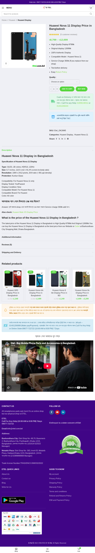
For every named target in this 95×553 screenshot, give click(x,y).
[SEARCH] (90, 13)
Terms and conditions (58, 491)
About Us (5, 474)
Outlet (77, 226)
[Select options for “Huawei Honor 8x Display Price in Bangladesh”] (88, 273)
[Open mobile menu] (3, 8)
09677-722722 (8, 424)
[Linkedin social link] (62, 138)
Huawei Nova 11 (81, 135)
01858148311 (82, 103)
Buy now (81, 89)
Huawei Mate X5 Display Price (25, 212)
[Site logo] (47, 8)
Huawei (12, 20)
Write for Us (6, 487)
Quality (52, 77)
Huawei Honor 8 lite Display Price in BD (59, 292)
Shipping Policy (55, 483)
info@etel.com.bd (15, 429)
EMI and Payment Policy (59, 500)
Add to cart (67, 89)
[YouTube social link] (57, 412)
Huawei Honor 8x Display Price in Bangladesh (82, 292)
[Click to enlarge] (6, 63)
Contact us (6, 479)
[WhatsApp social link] (65, 138)
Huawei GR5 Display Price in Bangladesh (12, 292)
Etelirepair (53, 423)
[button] (19, 273)
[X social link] (59, 138)
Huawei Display (24, 20)
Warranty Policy (55, 487)
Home (4, 20)
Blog (4, 483)
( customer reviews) (68, 34)
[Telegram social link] (67, 138)
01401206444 (62, 106)
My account (54, 474)
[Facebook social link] (56, 138)
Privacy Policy (55, 479)
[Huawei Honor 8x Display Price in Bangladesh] (82, 279)
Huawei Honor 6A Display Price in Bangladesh (36, 292)
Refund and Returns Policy (60, 496)
